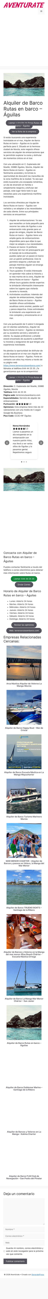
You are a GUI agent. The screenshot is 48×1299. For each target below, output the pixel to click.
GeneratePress (38, 1274)
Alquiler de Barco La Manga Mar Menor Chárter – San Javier (24, 999)
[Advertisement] (24, 42)
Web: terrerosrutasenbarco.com (24, 631)
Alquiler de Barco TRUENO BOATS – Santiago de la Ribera (24, 908)
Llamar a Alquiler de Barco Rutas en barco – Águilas (25, 124)
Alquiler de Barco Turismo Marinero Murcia (24, 817)
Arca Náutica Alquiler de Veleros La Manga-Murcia (24, 684)
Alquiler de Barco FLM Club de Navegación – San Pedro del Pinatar (24, 1177)
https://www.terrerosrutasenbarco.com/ (22, 365)
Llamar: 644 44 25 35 (24, 579)
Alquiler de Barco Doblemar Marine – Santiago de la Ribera (24, 1088)
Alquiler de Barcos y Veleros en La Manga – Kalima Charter (24, 1133)
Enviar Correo (24, 584)
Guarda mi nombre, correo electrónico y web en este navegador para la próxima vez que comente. (24, 1251)
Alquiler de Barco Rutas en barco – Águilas (24, 1044)
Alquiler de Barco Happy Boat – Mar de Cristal (24, 729)
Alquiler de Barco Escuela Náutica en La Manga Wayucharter (24, 773)
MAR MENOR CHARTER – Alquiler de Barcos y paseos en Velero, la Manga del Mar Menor (24, 863)
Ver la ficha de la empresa (24, 131)
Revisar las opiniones (24, 625)
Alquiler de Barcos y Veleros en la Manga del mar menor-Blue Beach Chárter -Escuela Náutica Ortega (24, 954)
